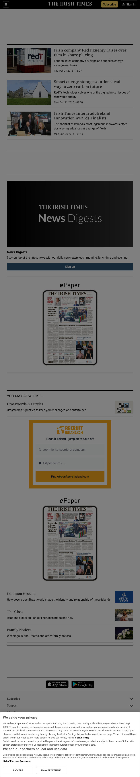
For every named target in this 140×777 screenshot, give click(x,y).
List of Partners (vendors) (17, 761)
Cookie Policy (82, 737)
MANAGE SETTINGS (51, 770)
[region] (70, 744)
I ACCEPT (18, 770)
